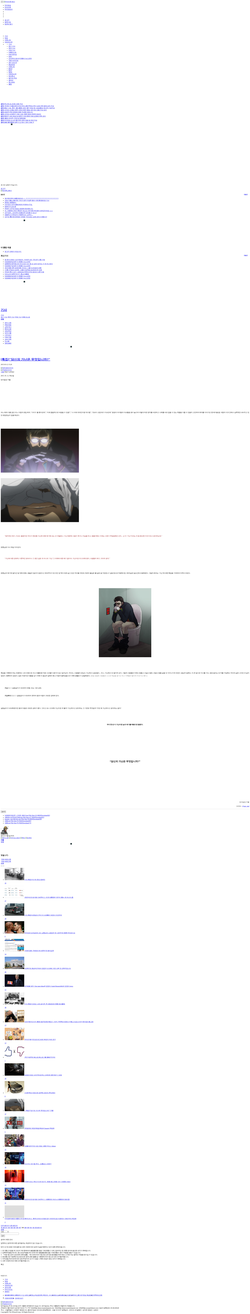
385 (14, 1227)
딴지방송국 (8, 9)
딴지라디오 (71, 933)
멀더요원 (51, 951)
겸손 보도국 (13, 62)
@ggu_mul (245, 806)
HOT (10, 70)
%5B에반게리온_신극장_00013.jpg (27, 815)
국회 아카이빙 (13, 60)
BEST (10, 69)
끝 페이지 (38, 1227)
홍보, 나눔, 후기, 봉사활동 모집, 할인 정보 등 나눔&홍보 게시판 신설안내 (28, 108)
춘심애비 (52, 1093)
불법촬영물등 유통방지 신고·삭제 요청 (18, 1295)
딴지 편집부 (72, 1219)
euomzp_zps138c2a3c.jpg (23, 819)
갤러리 (11, 80)
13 (5, 990)
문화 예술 (8, 325)
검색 (3, 1236)
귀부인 (49, 1164)
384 (12, 1227)
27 (5, 901)
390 (28, 1227)
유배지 (7, 1291)
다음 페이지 (13, 1225)
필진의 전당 (13, 78)
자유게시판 (8, 42)
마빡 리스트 (26, 317)
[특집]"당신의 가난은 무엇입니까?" (25, 359)
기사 (6, 36)
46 (5, 972)
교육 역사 (8, 327)
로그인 (7, 20)
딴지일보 (8, 5)
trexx (71, 986)
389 (25, 1227)
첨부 (3, 811)
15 (5, 1185)
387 (20, 1227)
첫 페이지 (4, 1227)
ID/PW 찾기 (9, 24)
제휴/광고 (63, 1295)
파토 (60, 1075)
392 (33, 1227)
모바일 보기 (19, 1298)
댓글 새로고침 (6, 859)
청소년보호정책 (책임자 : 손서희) (42, 1295)
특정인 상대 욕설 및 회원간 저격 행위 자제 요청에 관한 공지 (23, 116)
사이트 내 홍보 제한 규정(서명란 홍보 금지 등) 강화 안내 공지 (24, 110)
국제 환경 (8, 331)
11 (5, 1203)
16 (5, 883)
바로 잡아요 (13, 54)
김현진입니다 (66, 968)
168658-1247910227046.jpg (24, 817)
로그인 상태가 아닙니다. (13, 251)
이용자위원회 (9, 1298)
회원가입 (8, 22)
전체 (2, 319)
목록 (2, 842)
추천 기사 (12, 48)
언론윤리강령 (97, 1295)
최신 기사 (12, 46)
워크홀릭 (62, 1004)
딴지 (53, 1057)
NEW (10, 72)
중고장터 (12, 82)
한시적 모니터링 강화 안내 (12, 104)
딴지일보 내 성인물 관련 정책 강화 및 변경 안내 (19, 120)
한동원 (52, 1128)
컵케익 (42, 879)
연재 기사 (12, 50)
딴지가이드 (8, 1289)
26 (5, 1078)
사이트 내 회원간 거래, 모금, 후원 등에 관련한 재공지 (21, 114)
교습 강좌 (8, 339)
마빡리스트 (12, 52)
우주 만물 (8, 333)
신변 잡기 (8, 335)
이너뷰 (7, 341)
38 (5, 1007)
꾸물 (2, 372)
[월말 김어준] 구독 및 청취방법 (13, 118)
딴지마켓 (8, 7)
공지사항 (8, 1287)
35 (5, 1149)
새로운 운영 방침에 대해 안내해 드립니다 (17, 112)
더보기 (246, 194)
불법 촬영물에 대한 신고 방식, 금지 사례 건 (17, 122)
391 (31, 1227)
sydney (68, 1182)
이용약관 (70, 1295)
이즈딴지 (59, 915)
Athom (53, 1146)
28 (5, 919)
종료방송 (12, 65)
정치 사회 (8, 323)
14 (5, 954)
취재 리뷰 (8, 329)
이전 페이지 (5, 1225)
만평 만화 (8, 337)
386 (17, 1227)
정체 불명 (8, 343)
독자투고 (12, 76)
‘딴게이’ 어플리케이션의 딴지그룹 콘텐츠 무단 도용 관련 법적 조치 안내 (27, 106)
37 (5, 1114)
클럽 (10, 84)
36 (5, 1167)
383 (9, 1227)
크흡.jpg (18, 821)
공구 (54, 1039)
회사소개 (57, 1295)
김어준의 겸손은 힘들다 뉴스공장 (20, 58)
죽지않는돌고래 (87, 1022)
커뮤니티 (8, 40)
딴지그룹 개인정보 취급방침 (83, 1295)
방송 (6, 38)
